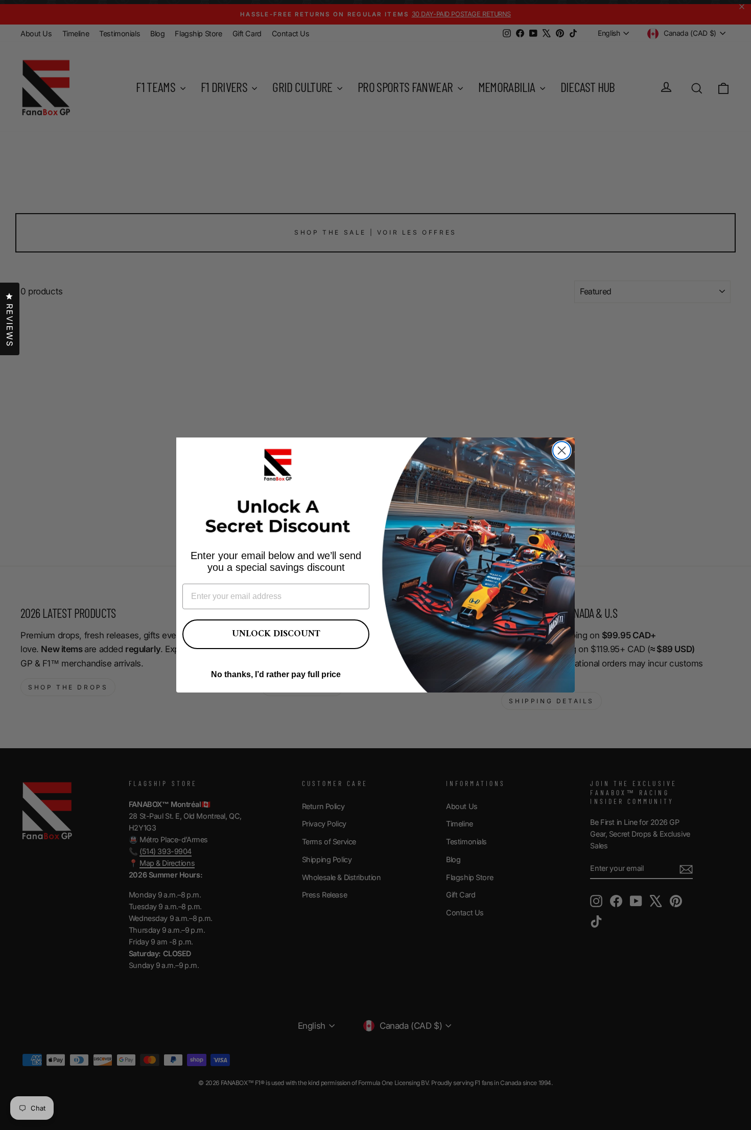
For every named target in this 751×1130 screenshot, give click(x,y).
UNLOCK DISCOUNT (276, 634)
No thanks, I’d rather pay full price (276, 674)
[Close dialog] (562, 450)
